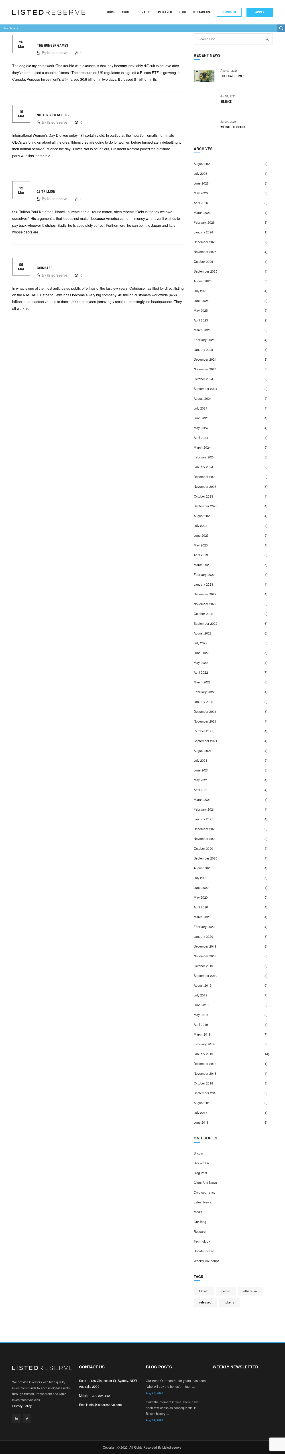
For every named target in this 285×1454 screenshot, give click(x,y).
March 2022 (202, 682)
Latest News (202, 1202)
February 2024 (204, 457)
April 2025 (201, 320)
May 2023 (201, 545)
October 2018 (203, 1083)
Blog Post (200, 1173)
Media (198, 1212)
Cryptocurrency (204, 1192)
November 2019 (205, 956)
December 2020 (205, 829)
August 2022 (203, 633)
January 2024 (203, 467)
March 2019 (202, 1034)
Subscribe (229, 12)
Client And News (205, 1182)
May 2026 (201, 193)
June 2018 (201, 1122)
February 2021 (204, 809)
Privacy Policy (22, 1406)
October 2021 (203, 731)
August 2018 (203, 1103)
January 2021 (203, 819)
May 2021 (201, 780)
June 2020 (201, 887)
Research (165, 12)
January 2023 (203, 584)
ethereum (250, 1291)
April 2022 (201, 672)
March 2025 (202, 330)
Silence (226, 101)
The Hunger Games (52, 45)
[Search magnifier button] (281, 28)
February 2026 (204, 222)
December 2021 (205, 711)
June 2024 (201, 418)
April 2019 (201, 1024)
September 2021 (205, 741)
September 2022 (205, 623)
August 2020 (203, 868)
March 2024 (202, 447)
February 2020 (204, 926)
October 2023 (203, 496)
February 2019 (204, 1044)
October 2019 (203, 966)
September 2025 (205, 271)
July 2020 (200, 878)
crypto (226, 1291)
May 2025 (201, 310)
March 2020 (202, 917)
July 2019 (200, 995)
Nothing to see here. (54, 115)
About (126, 12)
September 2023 (205, 506)
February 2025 (204, 339)
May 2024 (201, 428)
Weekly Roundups (206, 1261)
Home (111, 12)
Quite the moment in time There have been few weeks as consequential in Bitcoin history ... (172, 1408)
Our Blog (200, 1221)
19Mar (21, 113)
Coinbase (44, 268)
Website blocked (232, 127)
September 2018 (205, 1093)
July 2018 (200, 1112)
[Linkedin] (16, 1418)
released (205, 1302)
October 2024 (203, 379)
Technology (202, 1241)
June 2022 (201, 653)
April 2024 (201, 437)
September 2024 (205, 388)
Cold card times (232, 76)
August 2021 (203, 750)
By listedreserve (54, 52)
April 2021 (201, 789)
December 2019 (205, 946)
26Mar (21, 44)
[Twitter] (27, 1418)
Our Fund (144, 12)
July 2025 (200, 291)
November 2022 (205, 604)
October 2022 (203, 613)
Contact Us (201, 12)
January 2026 (203, 232)
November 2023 (205, 486)
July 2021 (200, 760)
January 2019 (203, 1054)
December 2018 (205, 1063)
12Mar (21, 190)
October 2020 (203, 848)
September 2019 (205, 975)
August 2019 (203, 985)
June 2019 (201, 1005)
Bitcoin (198, 1153)
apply (259, 12)
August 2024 (203, 398)
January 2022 (203, 701)
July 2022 (200, 643)
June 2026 (201, 183)
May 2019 (201, 1014)
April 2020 (201, 907)
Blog (182, 12)
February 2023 (204, 574)
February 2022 (204, 692)
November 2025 (205, 251)
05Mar (21, 266)
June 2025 (201, 300)
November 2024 (205, 369)
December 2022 (205, 594)
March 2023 (202, 564)
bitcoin (203, 1291)
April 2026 (201, 203)
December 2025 (205, 242)
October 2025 (203, 261)
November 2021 (205, 721)
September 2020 (205, 858)
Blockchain (201, 1163)
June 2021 (201, 770)
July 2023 (200, 525)
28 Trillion (46, 191)
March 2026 (202, 212)
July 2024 (200, 408)
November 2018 (205, 1073)
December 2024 (205, 359)
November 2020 (205, 838)
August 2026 (203, 163)
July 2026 (200, 173)
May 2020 (201, 897)
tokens (229, 1302)
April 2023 (201, 555)
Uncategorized (204, 1251)
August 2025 (203, 281)
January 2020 (203, 936)
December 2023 (205, 476)
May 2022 (201, 662)
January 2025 (203, 349)
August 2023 (203, 516)
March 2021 (202, 799)
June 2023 (201, 535)
